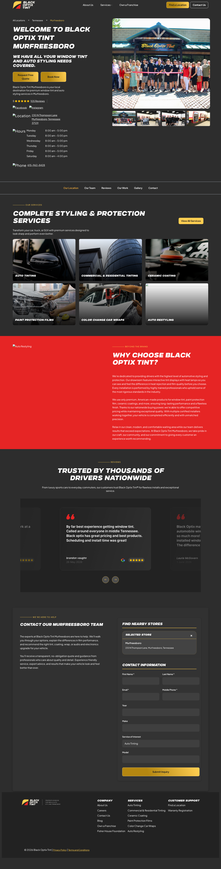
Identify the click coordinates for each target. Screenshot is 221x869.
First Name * (128, 674)
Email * (125, 689)
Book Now (53, 76)
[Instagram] (36, 107)
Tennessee (37, 20)
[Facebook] (20, 107)
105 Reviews (38, 101)
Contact (153, 188)
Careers (101, 810)
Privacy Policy (60, 850)
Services (105, 4)
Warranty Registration (180, 810)
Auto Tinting (134, 805)
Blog (100, 820)
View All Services (191, 220)
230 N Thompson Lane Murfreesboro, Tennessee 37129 (46, 119)
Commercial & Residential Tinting (147, 810)
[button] (205, 64)
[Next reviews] (115, 579)
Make (125, 721)
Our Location (70, 188)
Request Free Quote (25, 76)
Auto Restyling (136, 831)
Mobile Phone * (169, 689)
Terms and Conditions (78, 850)
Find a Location (177, 4)
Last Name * (168, 674)
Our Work (122, 188)
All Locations (19, 20)
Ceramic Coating (137, 815)
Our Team (89, 188)
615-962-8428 (36, 165)
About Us (88, 4)
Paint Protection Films (140, 820)
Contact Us (199, 4)
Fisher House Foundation (111, 831)
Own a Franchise (128, 4)
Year (124, 705)
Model (125, 752)
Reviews (106, 188)
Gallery (138, 188)
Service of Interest (131, 736)
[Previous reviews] (105, 579)
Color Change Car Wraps (142, 825)
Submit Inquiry (160, 771)
